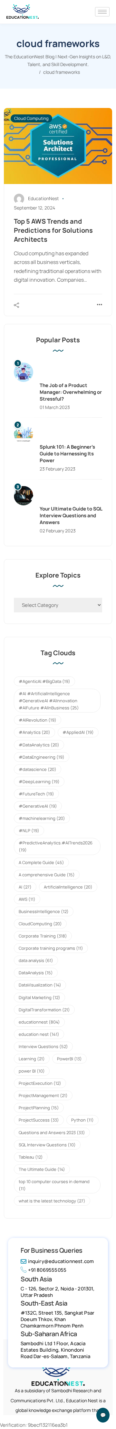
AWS (27, 899)
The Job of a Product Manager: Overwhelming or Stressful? (71, 392)
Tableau (31, 1157)
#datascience (37, 769)
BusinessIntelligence (44, 911)
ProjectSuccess (39, 1120)
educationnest (39, 1022)
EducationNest (43, 198)
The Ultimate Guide (42, 1169)
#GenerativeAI (38, 806)
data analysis (36, 960)
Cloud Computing (31, 118)
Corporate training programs (51, 948)
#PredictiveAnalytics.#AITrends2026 (55, 846)
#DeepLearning (39, 781)
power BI (32, 1071)
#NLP (29, 830)
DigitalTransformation (44, 1010)
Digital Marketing (39, 997)
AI (25, 887)
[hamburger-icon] (102, 11)
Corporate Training (43, 936)
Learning (32, 1059)
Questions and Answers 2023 (52, 1132)
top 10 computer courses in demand (54, 1185)
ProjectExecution (40, 1083)
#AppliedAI (78, 732)
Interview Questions (43, 1046)
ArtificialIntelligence (68, 887)
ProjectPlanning (39, 1108)
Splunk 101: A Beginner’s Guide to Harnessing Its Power (67, 453)
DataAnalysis (36, 973)
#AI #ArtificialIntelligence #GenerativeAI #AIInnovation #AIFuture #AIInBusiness (49, 701)
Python (82, 1120)
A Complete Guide (41, 862)
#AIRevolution (37, 720)
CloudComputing (40, 924)
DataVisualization (40, 985)
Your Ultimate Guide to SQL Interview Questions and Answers (71, 515)
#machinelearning (42, 818)
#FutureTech (36, 794)
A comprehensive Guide (47, 875)
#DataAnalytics (39, 745)
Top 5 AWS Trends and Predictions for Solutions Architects (53, 230)
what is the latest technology (52, 1201)
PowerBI (69, 1059)
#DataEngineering (41, 757)
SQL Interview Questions (47, 1145)
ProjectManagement (43, 1095)
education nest (39, 1034)
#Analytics (34, 732)
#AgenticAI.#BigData (44, 681)
